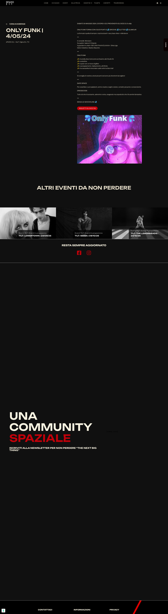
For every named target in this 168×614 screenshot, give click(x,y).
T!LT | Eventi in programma (35, 233)
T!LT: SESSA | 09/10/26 (87, 236)
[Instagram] (160, 3)
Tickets (97, 3)
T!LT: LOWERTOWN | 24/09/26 (35, 236)
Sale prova (75, 3)
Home (46, 3)
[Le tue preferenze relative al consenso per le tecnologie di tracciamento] (3, 610)
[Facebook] (157, 3)
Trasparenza (119, 3)
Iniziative (87, 3)
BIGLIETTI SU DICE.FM (87, 108)
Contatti (106, 3)
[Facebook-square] (79, 253)
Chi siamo (55, 3)
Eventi (65, 3)
